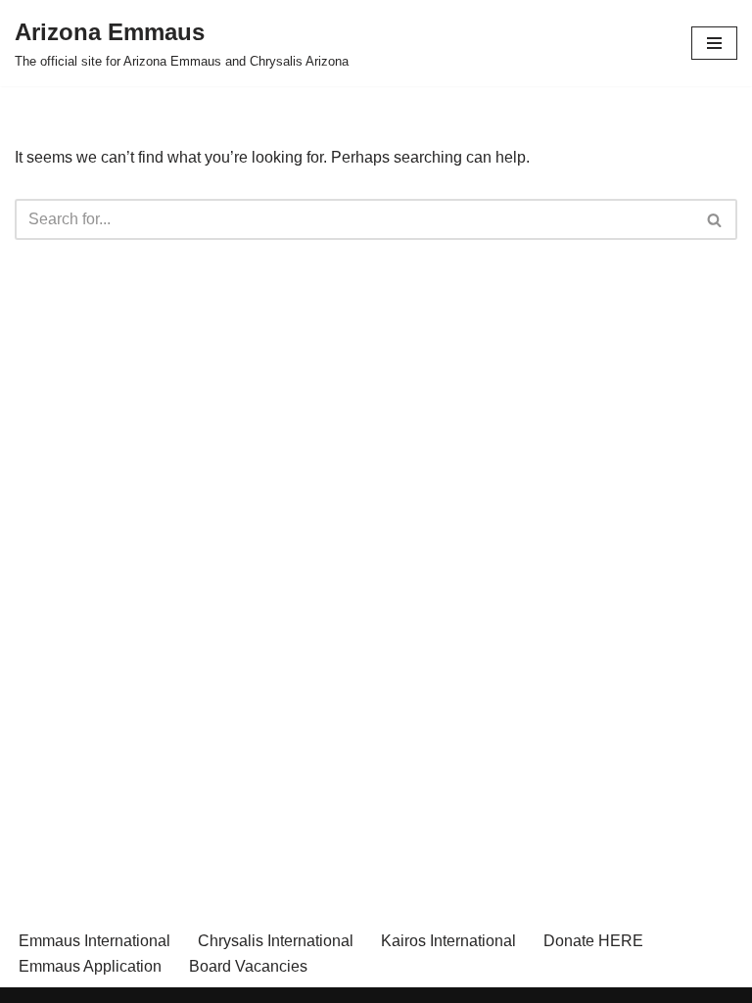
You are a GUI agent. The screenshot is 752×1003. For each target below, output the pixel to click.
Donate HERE (593, 940)
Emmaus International (94, 940)
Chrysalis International (275, 940)
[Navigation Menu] (714, 43)
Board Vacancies (248, 966)
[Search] (715, 219)
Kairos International (448, 940)
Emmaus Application (90, 966)
